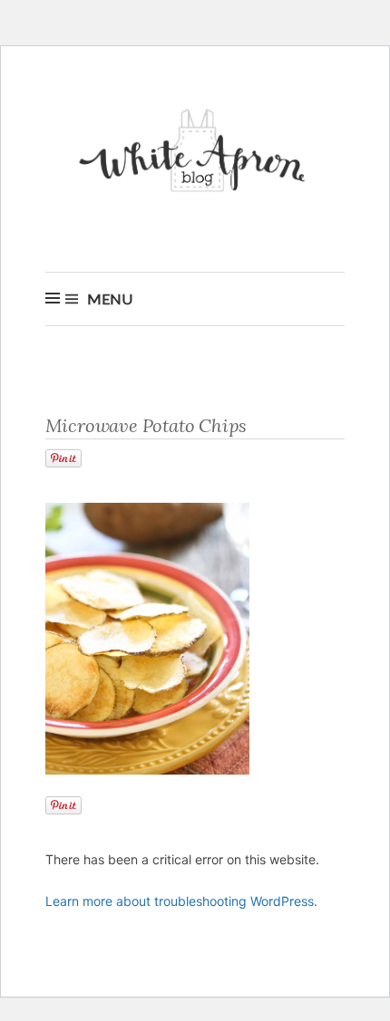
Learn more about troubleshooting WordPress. (181, 901)
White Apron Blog (195, 155)
